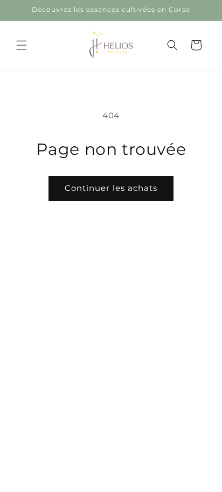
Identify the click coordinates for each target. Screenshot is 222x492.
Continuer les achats (111, 188)
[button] (21, 45)
